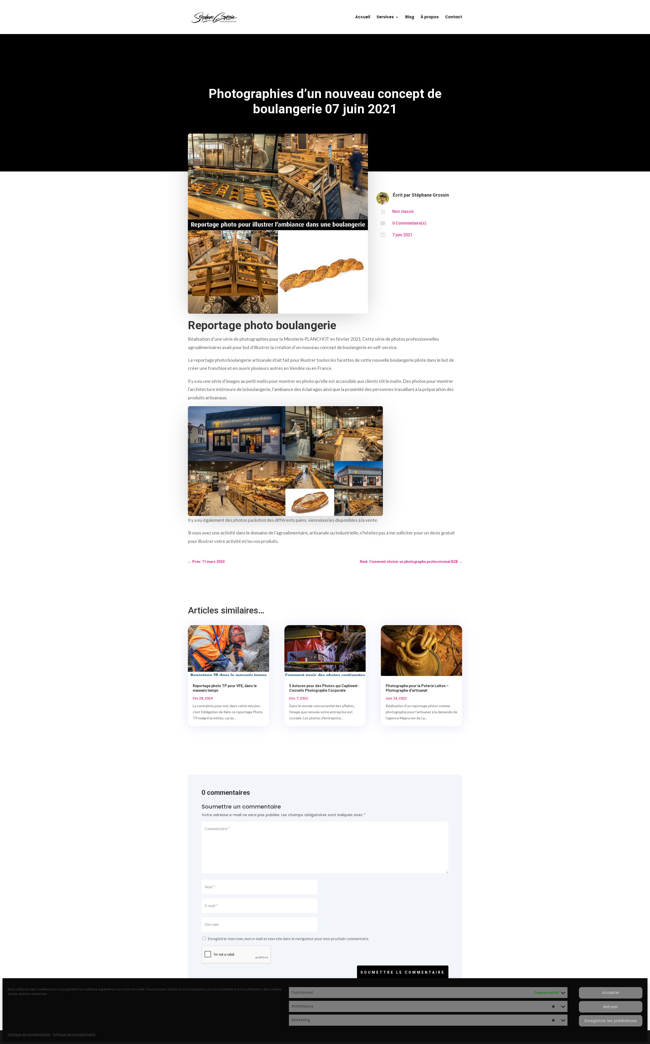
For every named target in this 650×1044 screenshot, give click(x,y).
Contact (453, 17)
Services (385, 17)
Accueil (362, 17)
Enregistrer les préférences (610, 1020)
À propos (429, 17)
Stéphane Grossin (430, 195)
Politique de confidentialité (29, 1034)
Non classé (402, 211)
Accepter (611, 992)
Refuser (610, 1006)
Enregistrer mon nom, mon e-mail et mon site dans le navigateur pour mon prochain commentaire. (288, 938)
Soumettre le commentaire (403, 972)
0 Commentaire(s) (409, 223)
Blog (409, 17)
